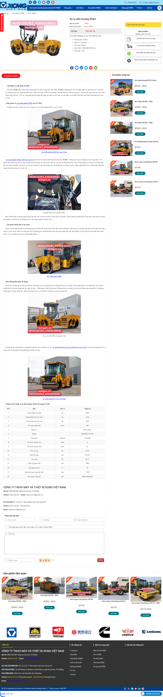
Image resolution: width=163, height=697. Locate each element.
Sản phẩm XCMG (94, 8)
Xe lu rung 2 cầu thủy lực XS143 (146, 162)
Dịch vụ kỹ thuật (111, 8)
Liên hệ (149, 8)
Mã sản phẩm (74, 23)
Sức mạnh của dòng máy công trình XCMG (44, 8)
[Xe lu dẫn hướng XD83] (34, 40)
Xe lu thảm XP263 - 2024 (143, 123)
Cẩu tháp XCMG (98, 662)
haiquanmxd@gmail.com (34, 495)
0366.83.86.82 (25, 506)
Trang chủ (67, 8)
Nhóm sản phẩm (75, 26)
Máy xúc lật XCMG (99, 650)
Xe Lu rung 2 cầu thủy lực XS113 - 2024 (146, 603)
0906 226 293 (14, 495)
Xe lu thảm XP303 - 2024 (143, 101)
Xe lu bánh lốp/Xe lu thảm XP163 (146, 142)
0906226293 (132, 2)
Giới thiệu (79, 8)
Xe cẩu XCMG (98, 658)
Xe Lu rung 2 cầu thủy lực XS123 (146, 182)
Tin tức (139, 8)
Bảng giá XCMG (127, 8)
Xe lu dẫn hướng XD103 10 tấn (145, 80)
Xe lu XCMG (32, 13)
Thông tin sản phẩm (11, 76)
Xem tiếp (140, 92)
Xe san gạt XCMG (99, 666)
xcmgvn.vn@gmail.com (150, 2)
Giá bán (74, 31)
